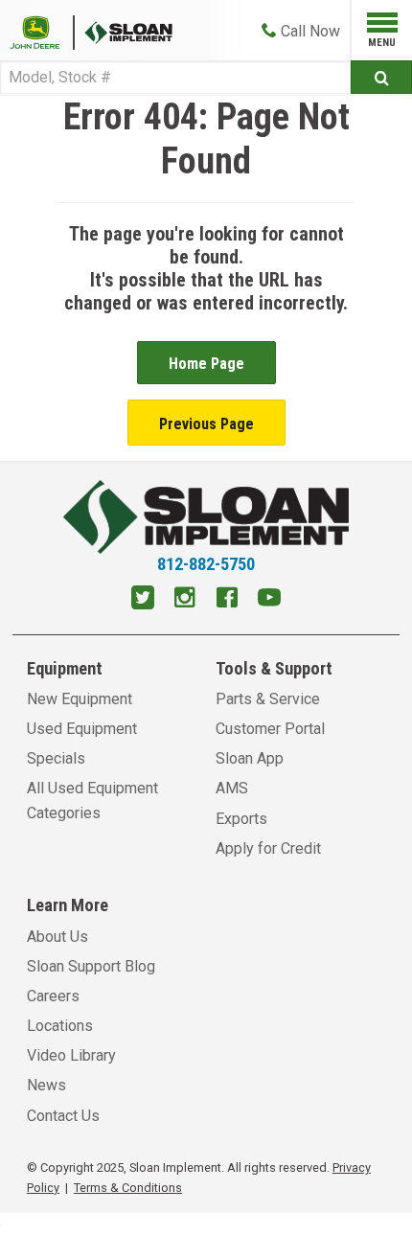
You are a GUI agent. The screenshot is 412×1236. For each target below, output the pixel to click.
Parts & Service (268, 699)
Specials (56, 758)
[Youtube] (269, 599)
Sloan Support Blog (91, 966)
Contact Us (63, 1116)
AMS (232, 788)
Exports (241, 819)
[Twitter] (142, 599)
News (46, 1085)
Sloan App (250, 758)
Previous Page (206, 424)
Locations (60, 1026)
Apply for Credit (268, 848)
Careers (53, 996)
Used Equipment (82, 729)
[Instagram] (184, 599)
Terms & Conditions (128, 1187)
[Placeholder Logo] (42, 31)
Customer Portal (270, 729)
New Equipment (79, 699)
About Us (57, 936)
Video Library (71, 1055)
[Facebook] (227, 599)
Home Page (206, 364)
